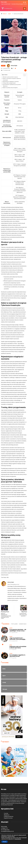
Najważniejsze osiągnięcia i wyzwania (11, 81)
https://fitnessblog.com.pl (13, 584)
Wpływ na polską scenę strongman (10, 87)
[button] (23, 2)
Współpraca (6, 814)
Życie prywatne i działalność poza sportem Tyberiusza (12, 85)
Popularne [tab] (14, 624)
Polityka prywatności (8, 816)
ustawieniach (18, 839)
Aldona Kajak (14, 65)
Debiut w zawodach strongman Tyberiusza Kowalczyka (12, 79)
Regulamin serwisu (8, 818)
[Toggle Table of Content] (23, 75)
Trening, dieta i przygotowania (9, 83)
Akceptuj (4, 841)
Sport (9, 13)
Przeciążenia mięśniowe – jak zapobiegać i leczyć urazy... (17, 630)
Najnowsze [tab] (6, 624)
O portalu (6, 813)
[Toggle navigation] (24, 8)
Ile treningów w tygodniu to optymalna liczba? (17, 655)
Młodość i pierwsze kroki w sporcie (10, 77)
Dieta (10, 645)
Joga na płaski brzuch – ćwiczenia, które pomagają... (17, 638)
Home (4, 13)
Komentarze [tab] (22, 624)
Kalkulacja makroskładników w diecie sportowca (17, 647)
